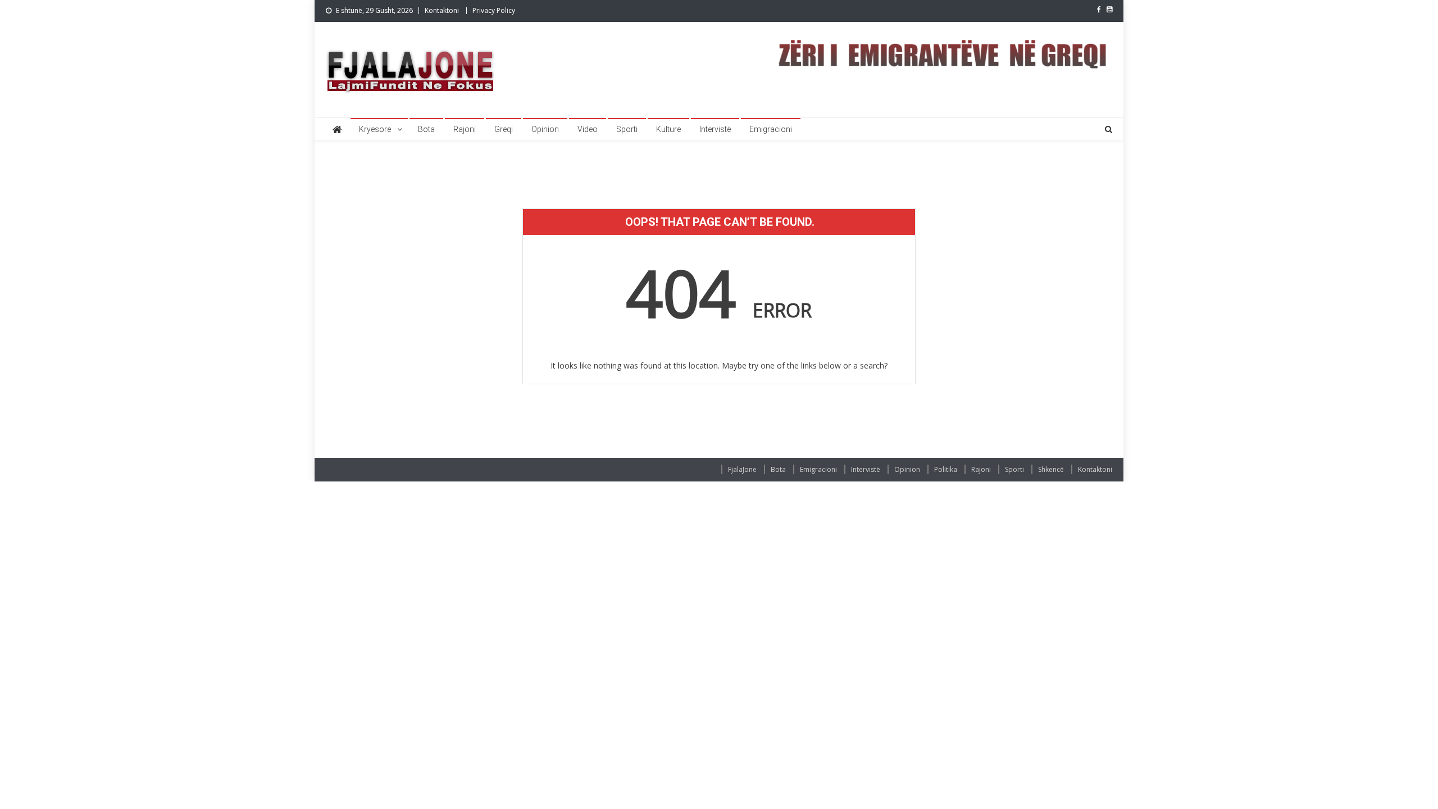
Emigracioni (770, 129)
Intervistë (715, 129)
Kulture (668, 129)
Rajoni (464, 129)
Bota (426, 129)
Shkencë (1051, 469)
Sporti (627, 129)
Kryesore (375, 129)
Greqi (503, 129)
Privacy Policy (493, 10)
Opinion (545, 129)
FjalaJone (742, 469)
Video (587, 129)
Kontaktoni (442, 10)
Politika (945, 469)
